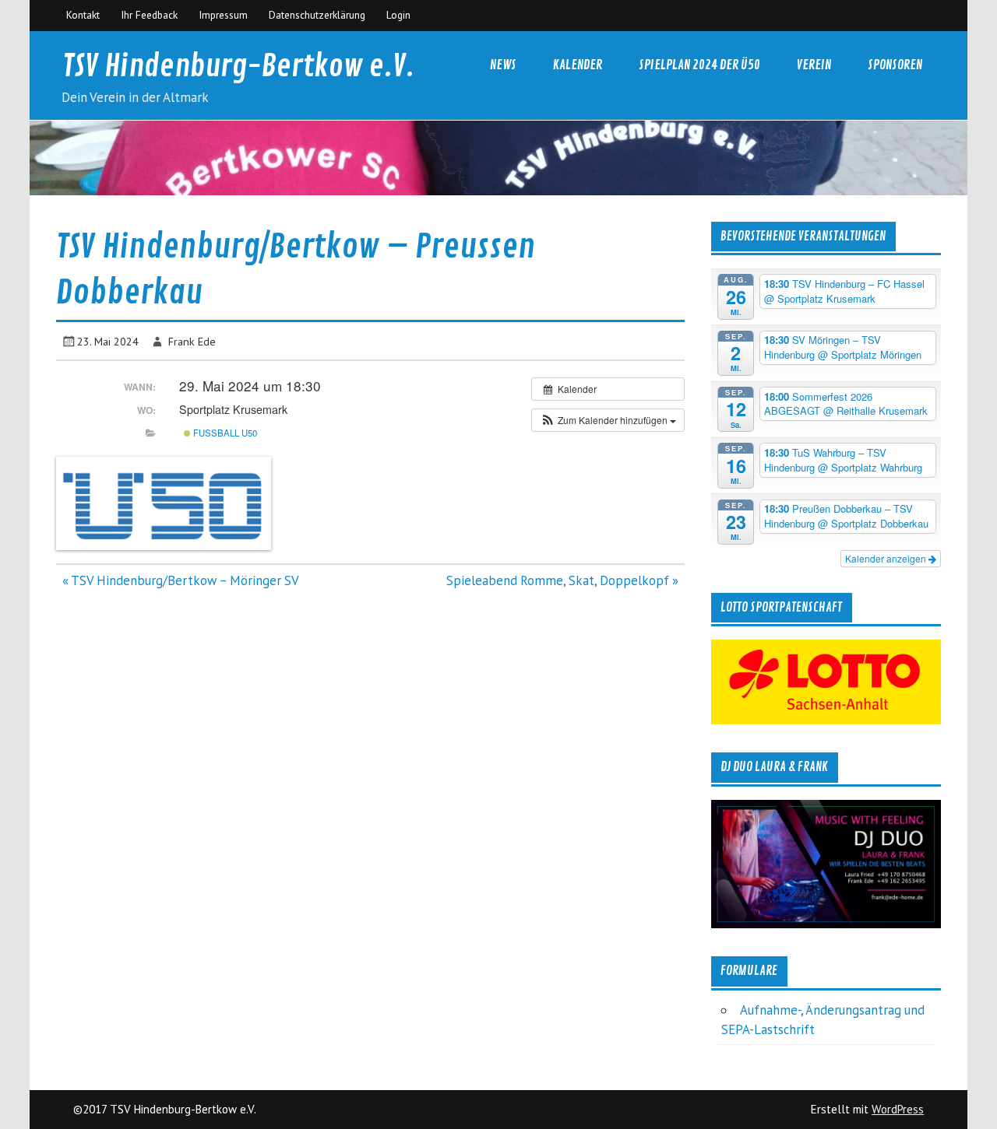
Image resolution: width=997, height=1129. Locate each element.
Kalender (577, 65)
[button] (608, 420)
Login (398, 15)
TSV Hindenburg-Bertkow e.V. (238, 66)
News (503, 65)
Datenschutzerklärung (317, 15)
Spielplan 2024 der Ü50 (699, 65)
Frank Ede (192, 341)
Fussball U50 (224, 432)
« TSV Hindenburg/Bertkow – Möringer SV (180, 580)
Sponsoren (895, 65)
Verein (814, 65)
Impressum (223, 15)
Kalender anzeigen (886, 558)
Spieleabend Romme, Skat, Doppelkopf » (562, 580)
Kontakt (83, 15)
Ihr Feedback (149, 15)
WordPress (898, 1109)
